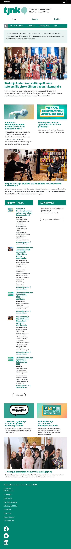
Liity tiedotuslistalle (10, 502)
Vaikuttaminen (44, 26)
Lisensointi (7, 509)
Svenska (35, 19)
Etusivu (7, 26)
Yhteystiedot (8, 498)
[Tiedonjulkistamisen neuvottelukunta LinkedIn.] (6, 542)
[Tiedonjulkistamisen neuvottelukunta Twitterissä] (6, 535)
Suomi (14, 19)
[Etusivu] (32, 10)
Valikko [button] (7, 1)
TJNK (56, 26)
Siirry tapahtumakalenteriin (52, 219)
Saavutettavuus (9, 517)
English (56, 19)
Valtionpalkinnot (16, 26)
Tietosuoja (7, 513)
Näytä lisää (19, 395)
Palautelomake (9, 521)
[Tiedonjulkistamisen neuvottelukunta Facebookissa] (6, 529)
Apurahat (31, 26)
